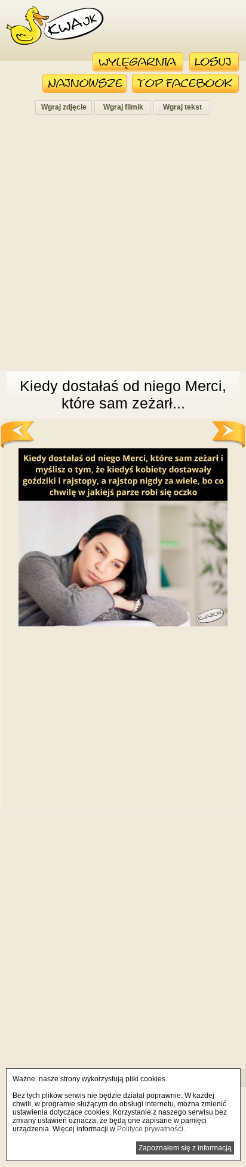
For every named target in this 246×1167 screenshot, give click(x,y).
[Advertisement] (123, 246)
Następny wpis (228, 434)
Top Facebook (185, 83)
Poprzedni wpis (17, 434)
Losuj (214, 62)
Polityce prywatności (150, 1129)
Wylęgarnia (138, 62)
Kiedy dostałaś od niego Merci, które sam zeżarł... (123, 394)
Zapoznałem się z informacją (185, 1148)
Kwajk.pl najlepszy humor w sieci (55, 25)
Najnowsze (84, 83)
